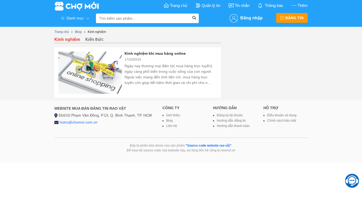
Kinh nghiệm (67, 39)
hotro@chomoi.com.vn (79, 122)
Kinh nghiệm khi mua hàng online (155, 53)
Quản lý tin (211, 5)
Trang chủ (178, 5)
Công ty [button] (170, 108)
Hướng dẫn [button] (225, 108)
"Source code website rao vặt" (209, 145)
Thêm (303, 5)
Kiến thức (94, 39)
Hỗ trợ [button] (270, 108)
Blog (78, 32)
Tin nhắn (242, 5)
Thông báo (274, 5)
